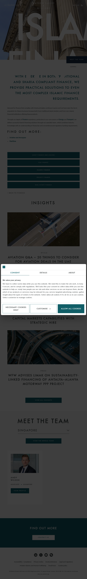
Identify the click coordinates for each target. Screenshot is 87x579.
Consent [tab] (15, 273)
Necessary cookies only (16, 308)
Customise (42, 309)
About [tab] (72, 273)
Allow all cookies (71, 309)
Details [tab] (43, 273)
